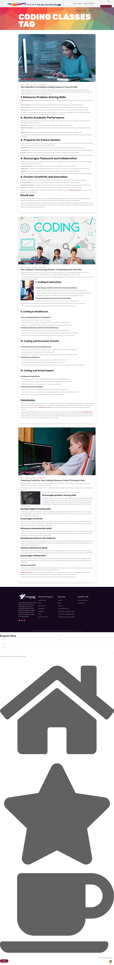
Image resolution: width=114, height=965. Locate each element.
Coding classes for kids (27, 100)
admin (34, 84)
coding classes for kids (75, 190)
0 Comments (41, 84)
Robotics (40, 619)
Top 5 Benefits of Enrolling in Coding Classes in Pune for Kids (49, 87)
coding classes (30, 261)
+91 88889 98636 (106, 6)
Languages (39, 261)
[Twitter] (19, 620)
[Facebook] (22, 620)
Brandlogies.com (79, 631)
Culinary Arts (41, 608)
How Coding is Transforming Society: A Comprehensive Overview (51, 269)
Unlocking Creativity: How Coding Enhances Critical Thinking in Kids (53, 480)
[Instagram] (24, 620)
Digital (38, 472)
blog (22, 261)
